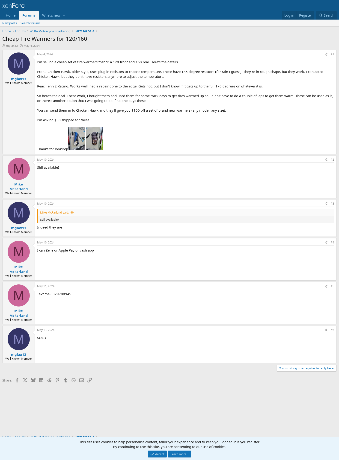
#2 (332, 160)
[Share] (326, 54)
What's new (51, 15)
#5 (332, 286)
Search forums (30, 23)
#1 (332, 54)
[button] (64, 15)
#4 (332, 242)
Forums (28, 15)
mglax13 (12, 45)
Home (10, 15)
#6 (332, 330)
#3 (332, 203)
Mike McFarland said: (54, 212)
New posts (9, 23)
